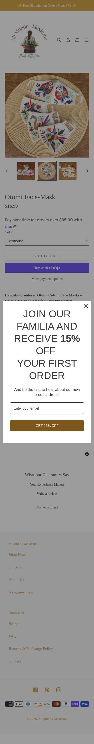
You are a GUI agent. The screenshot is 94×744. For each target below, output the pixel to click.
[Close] (86, 306)
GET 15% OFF (47, 426)
